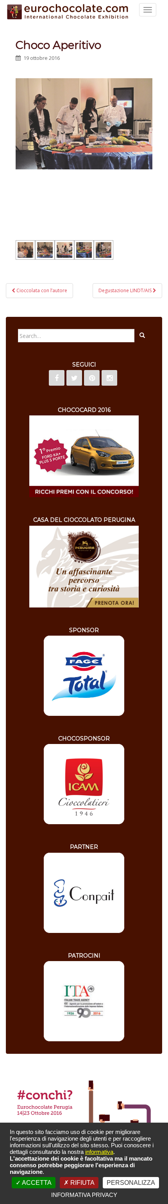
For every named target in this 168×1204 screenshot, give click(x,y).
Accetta (36, 1182)
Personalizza (131, 1182)
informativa (99, 1151)
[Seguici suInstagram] (109, 378)
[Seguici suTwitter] (74, 378)
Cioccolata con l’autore (41, 290)
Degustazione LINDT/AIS (125, 290)
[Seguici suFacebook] (56, 378)
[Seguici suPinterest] (92, 378)
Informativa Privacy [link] (84, 1194)
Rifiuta (82, 1182)
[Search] (142, 335)
